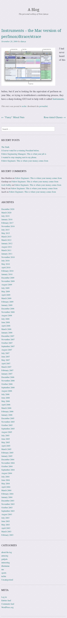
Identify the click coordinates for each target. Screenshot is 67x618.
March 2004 (6, 490)
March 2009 (6, 298)
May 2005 (5, 442)
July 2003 (5, 517)
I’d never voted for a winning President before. (20, 150)
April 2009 (5, 294)
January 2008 (6, 332)
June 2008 (5, 322)
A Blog (33, 10)
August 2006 (6, 390)
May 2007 (5, 360)
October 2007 (7, 342)
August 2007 (6, 349)
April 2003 (5, 528)
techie (24, 106)
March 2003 (6, 531)
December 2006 (7, 377)
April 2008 (5, 325)
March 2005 (6, 449)
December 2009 (7, 277)
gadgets (4, 559)
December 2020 (7, 209)
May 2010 (5, 264)
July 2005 (5, 435)
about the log (6, 552)
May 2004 (5, 483)
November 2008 (8, 312)
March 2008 (6, 329)
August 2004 (6, 473)
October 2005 (7, 425)
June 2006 (5, 397)
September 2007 (8, 346)
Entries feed (6, 600)
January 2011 (6, 253)
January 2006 (6, 414)
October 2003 (7, 507)
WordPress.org (7, 607)
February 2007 (7, 370)
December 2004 (7, 459)
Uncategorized (7, 579)
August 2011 (6, 246)
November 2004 (8, 462)
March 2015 (6, 236)
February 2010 (7, 270)
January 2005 (6, 456)
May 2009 (5, 291)
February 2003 (7, 534)
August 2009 (6, 284)
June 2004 (5, 480)
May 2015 (5, 233)
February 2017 (7, 222)
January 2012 (6, 243)
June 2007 (5, 356)
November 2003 (8, 504)
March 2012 (6, 240)
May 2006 (5, 401)
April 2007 (5, 363)
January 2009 (6, 305)
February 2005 (7, 452)
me (2, 569)
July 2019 (5, 216)
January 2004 (6, 497)
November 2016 (8, 226)
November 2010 (8, 257)
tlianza (23, 41)
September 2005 (8, 428)
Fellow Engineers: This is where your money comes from (24, 160)
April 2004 (5, 486)
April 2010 (5, 267)
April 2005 (5, 445)
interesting (5, 562)
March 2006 (6, 408)
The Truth (5, 147)
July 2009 (5, 288)
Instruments (58, 98)
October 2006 (7, 384)
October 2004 (7, 466)
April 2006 (5, 404)
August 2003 (6, 514)
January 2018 (6, 219)
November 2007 (8, 339)
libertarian (5, 565)
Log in (4, 597)
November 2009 (8, 281)
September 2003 (8, 510)
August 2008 (6, 315)
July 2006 (5, 394)
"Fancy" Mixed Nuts (12, 117)
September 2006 (8, 387)
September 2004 (8, 469)
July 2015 (5, 229)
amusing (4, 555)
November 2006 (8, 380)
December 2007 (7, 336)
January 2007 (6, 373)
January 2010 (6, 274)
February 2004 (7, 493)
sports (3, 572)
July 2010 (5, 260)
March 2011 (6, 250)
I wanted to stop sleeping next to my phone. (19, 157)
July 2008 (5, 318)
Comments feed (7, 603)
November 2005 (8, 421)
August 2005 (6, 432)
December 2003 (7, 500)
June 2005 (5, 438)
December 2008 (7, 308)
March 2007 (6, 366)
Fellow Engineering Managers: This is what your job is (23, 153)
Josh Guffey (6, 184)
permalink (43, 106)
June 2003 (5, 521)
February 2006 (7, 411)
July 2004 (5, 476)
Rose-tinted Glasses (55, 117)
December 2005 (7, 418)
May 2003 (5, 524)
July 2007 (5, 353)
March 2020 (6, 212)
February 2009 (7, 301)
